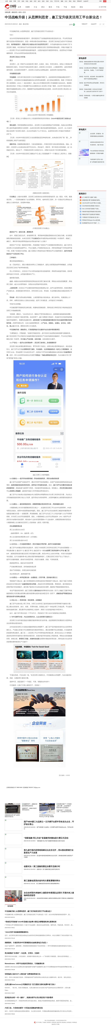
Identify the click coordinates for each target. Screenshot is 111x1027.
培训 (47, 1)
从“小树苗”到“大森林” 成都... (90, 197)
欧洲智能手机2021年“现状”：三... (91, 223)
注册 (100, 1)
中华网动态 (74, 1022)
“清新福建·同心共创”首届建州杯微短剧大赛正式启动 (46, 838)
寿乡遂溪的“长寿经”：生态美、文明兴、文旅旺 (22, 953)
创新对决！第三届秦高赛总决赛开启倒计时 (42, 866)
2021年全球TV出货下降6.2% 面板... (92, 203)
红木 (66, 1)
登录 (104, 1)
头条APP (86, 1)
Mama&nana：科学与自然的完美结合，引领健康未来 (24, 963)
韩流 (70, 1)
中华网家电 (10, 6)
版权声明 (59, 1022)
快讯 (20, 12)
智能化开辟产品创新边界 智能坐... (91, 214)
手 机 (57, 7)
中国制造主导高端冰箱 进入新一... (91, 217)
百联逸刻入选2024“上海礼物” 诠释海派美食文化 (22, 974)
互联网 (27, 7)
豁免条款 (64, 1022)
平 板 (65, 7)
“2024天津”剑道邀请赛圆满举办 (16, 932)
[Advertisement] (34, 798)
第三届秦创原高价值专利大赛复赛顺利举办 (42, 881)
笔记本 (73, 7)
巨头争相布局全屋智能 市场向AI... (91, 206)
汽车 (19, 1)
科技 (27, 1)
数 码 (50, 7)
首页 (6, 1)
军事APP (79, 1)
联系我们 (49, 1022)
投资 (43, 1)
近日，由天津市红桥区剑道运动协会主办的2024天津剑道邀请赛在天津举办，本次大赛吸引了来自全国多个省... (39, 935)
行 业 (35, 7)
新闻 (10, 1)
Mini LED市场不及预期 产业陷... (91, 208)
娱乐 (39, 1)
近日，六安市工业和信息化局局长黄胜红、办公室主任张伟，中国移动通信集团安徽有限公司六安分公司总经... (38, 1011)
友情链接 (69, 1022)
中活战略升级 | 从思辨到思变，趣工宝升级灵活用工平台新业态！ (28, 911)
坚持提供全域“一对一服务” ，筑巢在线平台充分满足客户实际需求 (29, 997)
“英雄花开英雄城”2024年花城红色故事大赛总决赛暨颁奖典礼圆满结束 (30, 922)
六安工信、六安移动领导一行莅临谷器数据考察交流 (24, 1008)
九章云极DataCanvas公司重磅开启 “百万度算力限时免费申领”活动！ (30, 984)
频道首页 (14, 12)
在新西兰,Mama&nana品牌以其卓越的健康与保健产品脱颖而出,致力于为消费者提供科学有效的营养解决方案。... (39, 967)
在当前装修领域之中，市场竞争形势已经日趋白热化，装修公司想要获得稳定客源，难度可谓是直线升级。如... (38, 1001)
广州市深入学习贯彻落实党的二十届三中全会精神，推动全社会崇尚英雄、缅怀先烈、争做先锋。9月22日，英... (39, 925)
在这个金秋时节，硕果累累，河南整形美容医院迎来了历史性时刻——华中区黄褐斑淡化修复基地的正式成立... (38, 946)
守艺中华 (56, 1)
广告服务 (44, 1022)
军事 (15, 1)
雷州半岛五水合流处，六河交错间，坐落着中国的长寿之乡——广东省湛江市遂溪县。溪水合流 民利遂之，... (38, 956)
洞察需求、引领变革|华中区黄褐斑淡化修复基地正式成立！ (26, 943)
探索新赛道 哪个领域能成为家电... (91, 200)
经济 (35, 1)
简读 (74, 1)
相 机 (81, 7)
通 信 (42, 7)
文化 (51, 1)
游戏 (23, 1)
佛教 (62, 1)
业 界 (19, 7)
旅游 (31, 1)
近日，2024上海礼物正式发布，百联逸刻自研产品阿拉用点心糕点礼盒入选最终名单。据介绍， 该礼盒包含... (38, 977)
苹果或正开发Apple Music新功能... (91, 220)
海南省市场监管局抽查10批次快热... (92, 211)
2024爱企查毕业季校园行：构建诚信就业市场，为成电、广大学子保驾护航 (94, 70)
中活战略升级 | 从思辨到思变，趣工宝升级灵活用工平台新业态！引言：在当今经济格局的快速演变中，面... (38, 914)
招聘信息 (54, 1022)
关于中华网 (38, 1022)
